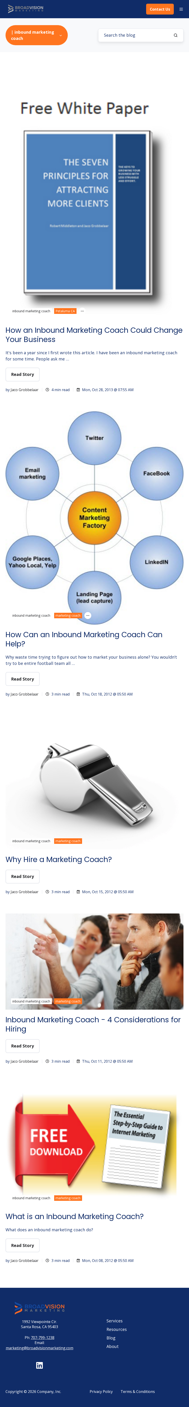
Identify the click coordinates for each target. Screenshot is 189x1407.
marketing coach (68, 615)
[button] (181, 9)
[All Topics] (82, 311)
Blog (110, 1338)
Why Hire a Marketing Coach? (59, 859)
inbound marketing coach (31, 311)
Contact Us (160, 9)
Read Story (22, 374)
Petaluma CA (65, 311)
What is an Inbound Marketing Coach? (75, 1216)
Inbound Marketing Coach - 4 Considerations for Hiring (93, 1024)
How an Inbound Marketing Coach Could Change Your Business (94, 335)
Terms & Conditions (138, 1391)
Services (114, 1321)
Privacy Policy (101, 1391)
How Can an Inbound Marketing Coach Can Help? (84, 639)
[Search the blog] (175, 35)
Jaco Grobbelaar (24, 389)
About (112, 1346)
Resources (116, 1329)
